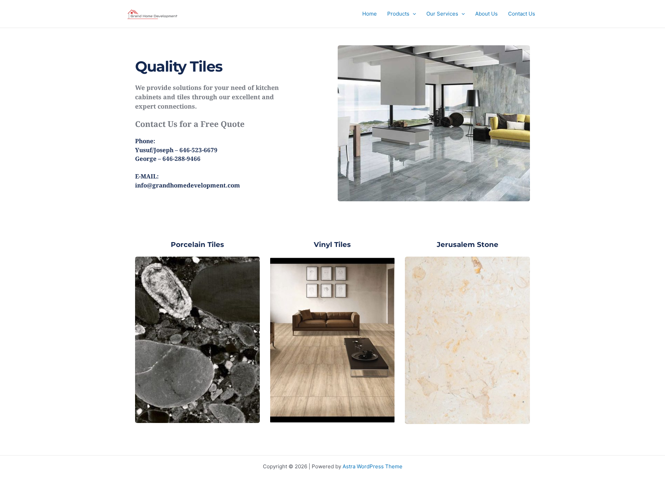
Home (369, 13)
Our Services (442, 13)
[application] (412, 14)
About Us (486, 13)
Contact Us (521, 13)
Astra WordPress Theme (372, 466)
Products (398, 13)
